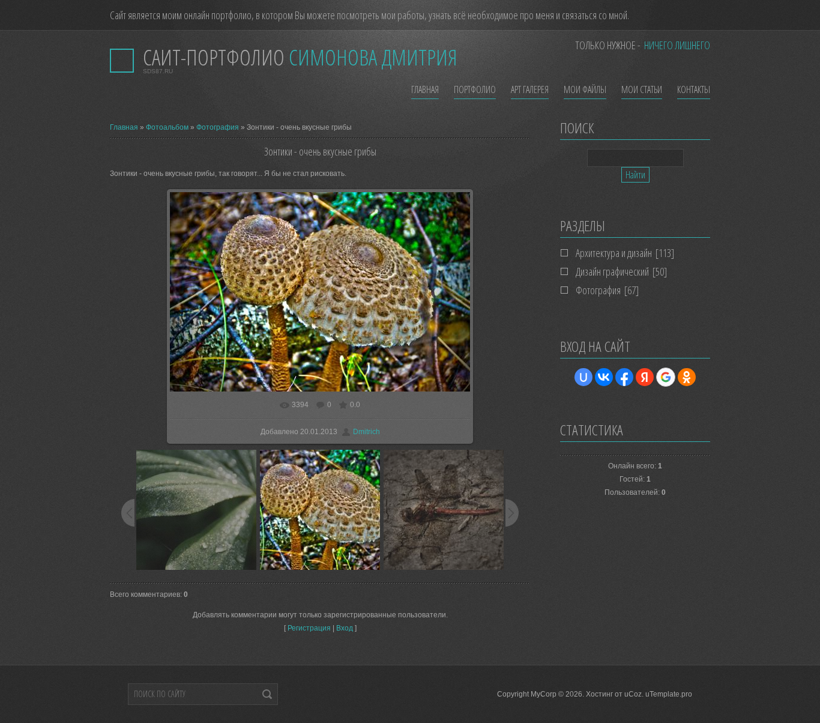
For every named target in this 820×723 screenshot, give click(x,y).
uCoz (633, 694)
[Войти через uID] (583, 377)
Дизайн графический (612, 271)
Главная (124, 127)
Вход (344, 628)
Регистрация (309, 628)
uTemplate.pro (668, 694)
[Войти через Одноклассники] (687, 377)
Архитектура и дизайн (614, 253)
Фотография (217, 127)
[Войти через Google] (665, 377)
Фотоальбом (167, 127)
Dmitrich (366, 432)
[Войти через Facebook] (624, 377)
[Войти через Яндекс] (645, 377)
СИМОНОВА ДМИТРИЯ (300, 57)
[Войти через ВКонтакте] (604, 377)
